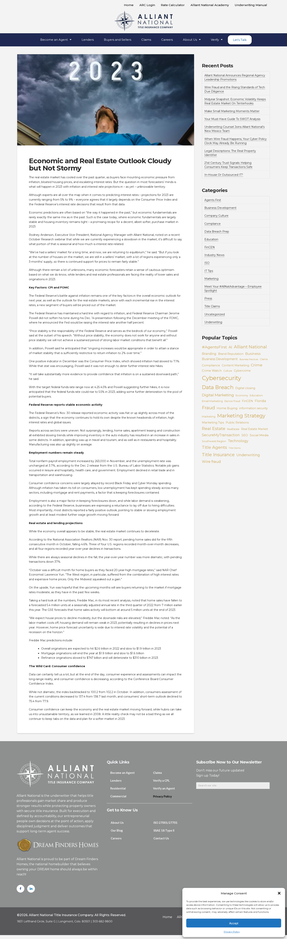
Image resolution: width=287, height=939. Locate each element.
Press (208, 298)
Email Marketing (212, 401)
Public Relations (237, 422)
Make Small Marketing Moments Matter (231, 111)
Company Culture (216, 215)
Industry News (214, 255)
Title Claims (212, 306)
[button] (279, 893)
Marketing (211, 278)
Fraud (208, 407)
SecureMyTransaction (221, 435)
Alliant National (250, 347)
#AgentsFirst (214, 347)
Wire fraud (211, 461)
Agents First (212, 200)
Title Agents (214, 447)
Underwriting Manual (251, 5)
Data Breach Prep (216, 231)
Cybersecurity (221, 378)
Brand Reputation (230, 354)
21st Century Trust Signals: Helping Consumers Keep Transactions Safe (228, 165)
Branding (209, 354)
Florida (260, 401)
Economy (242, 395)
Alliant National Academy (210, 5)
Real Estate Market (254, 429)
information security (253, 408)
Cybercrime (242, 370)
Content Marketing (235, 365)
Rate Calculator (173, 5)
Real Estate (213, 428)
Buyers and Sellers (117, 39)
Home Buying (227, 408)
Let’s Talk (240, 40)
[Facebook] (20, 889)
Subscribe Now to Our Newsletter (229, 762)
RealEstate (233, 429)
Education (211, 239)
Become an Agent (54, 39)
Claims (146, 39)
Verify (215, 39)
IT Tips (208, 271)
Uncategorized (214, 314)
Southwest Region (214, 441)
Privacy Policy (232, 931)
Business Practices (249, 359)
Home (129, 5)
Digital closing (245, 388)
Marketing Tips (213, 422)
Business (253, 353)
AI (230, 347)
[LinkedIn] (31, 889)
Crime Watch (212, 370)
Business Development (220, 208)
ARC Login (147, 5)
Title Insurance (218, 454)
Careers (167, 39)
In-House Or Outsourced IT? (223, 175)
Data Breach (218, 387)
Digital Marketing (218, 395)
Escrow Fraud (232, 401)
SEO (245, 435)
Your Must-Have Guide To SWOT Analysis (232, 119)
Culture (227, 370)
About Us (190, 39)
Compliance (212, 223)
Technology (238, 441)
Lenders (88, 39)
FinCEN (209, 247)
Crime (256, 365)
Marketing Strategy (241, 416)
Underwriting (213, 322)
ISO (206, 263)
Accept (233, 923)
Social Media (259, 435)
